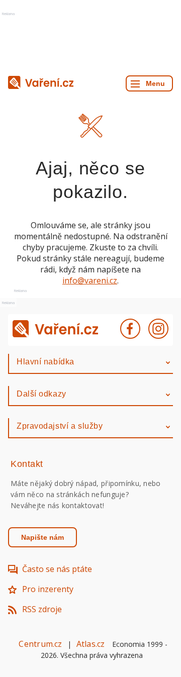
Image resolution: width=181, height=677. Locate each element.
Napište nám (42, 537)
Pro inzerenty (47, 589)
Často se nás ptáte (57, 568)
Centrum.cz (40, 643)
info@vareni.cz (89, 280)
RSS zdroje (42, 609)
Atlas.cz (90, 643)
